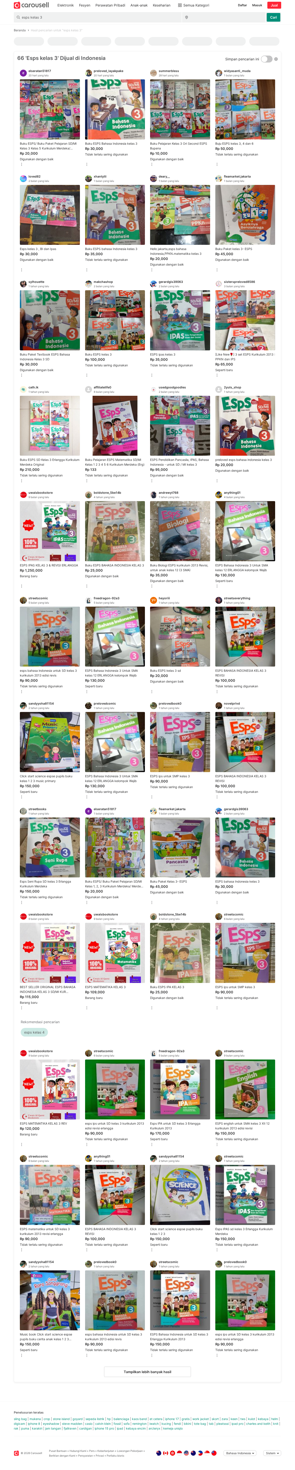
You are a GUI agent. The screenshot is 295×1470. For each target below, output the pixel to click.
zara (225, 1419)
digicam (19, 1423)
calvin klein (103, 1423)
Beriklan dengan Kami (62, 1455)
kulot (251, 1419)
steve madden (72, 1423)
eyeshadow (51, 1423)
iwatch (154, 1423)
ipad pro (237, 1423)
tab (211, 1423)
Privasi (100, 1455)
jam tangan (53, 1428)
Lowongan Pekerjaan (130, 1450)
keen (234, 1419)
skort (215, 1419)
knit (275, 1423)
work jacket (200, 1419)
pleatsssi (222, 1423)
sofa (127, 1423)
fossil (117, 1423)
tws (242, 1419)
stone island (61, 1419)
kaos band (139, 1419)
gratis (186, 1419)
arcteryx (154, 1428)
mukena (35, 1419)
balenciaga (121, 1419)
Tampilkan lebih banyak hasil (147, 1372)
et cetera (156, 1419)
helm (274, 1419)
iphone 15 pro (104, 1428)
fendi (177, 1423)
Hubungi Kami (78, 1450)
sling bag (20, 1419)
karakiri (37, 1428)
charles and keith (258, 1423)
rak (16, 1428)
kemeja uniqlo (173, 1428)
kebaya (263, 1419)
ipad (120, 1428)
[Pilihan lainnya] (21, 165)
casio (88, 1423)
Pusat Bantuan (58, 1450)
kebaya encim (136, 1428)
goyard (78, 1419)
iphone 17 (172, 1419)
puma (25, 1428)
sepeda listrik (95, 1419)
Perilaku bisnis (115, 1455)
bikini (187, 1423)
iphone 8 (34, 1423)
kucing (166, 1423)
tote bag (200, 1423)
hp (109, 1419)
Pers (92, 1450)
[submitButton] (273, 17)
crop (47, 1419)
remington (139, 1423)
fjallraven (70, 1428)
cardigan (85, 1428)
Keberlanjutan (105, 1450)
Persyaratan (85, 1455)
